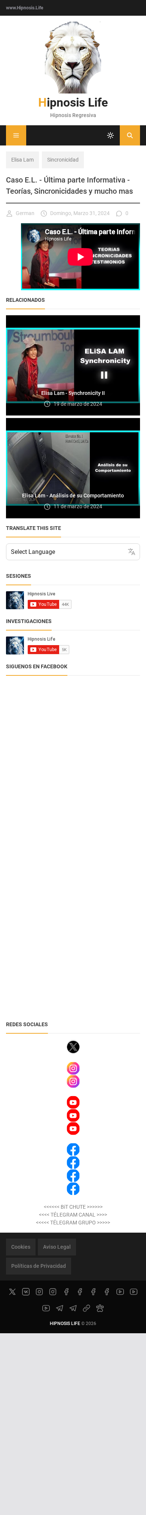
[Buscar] (130, 135)
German (25, 213)
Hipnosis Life (73, 102)
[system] (110, 135)
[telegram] (59, 1308)
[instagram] (39, 1291)
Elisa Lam (22, 160)
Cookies (20, 1247)
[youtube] (120, 1291)
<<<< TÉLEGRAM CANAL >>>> (73, 1215)
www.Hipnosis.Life (24, 7)
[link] (86, 1308)
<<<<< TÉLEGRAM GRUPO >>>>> (73, 1223)
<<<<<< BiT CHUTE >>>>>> (73, 1207)
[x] (12, 1291)
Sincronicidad (63, 160)
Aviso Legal (57, 1247)
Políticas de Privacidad (38, 1266)
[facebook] (66, 1291)
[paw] (100, 1308)
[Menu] (16, 135)
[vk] (26, 1291)
